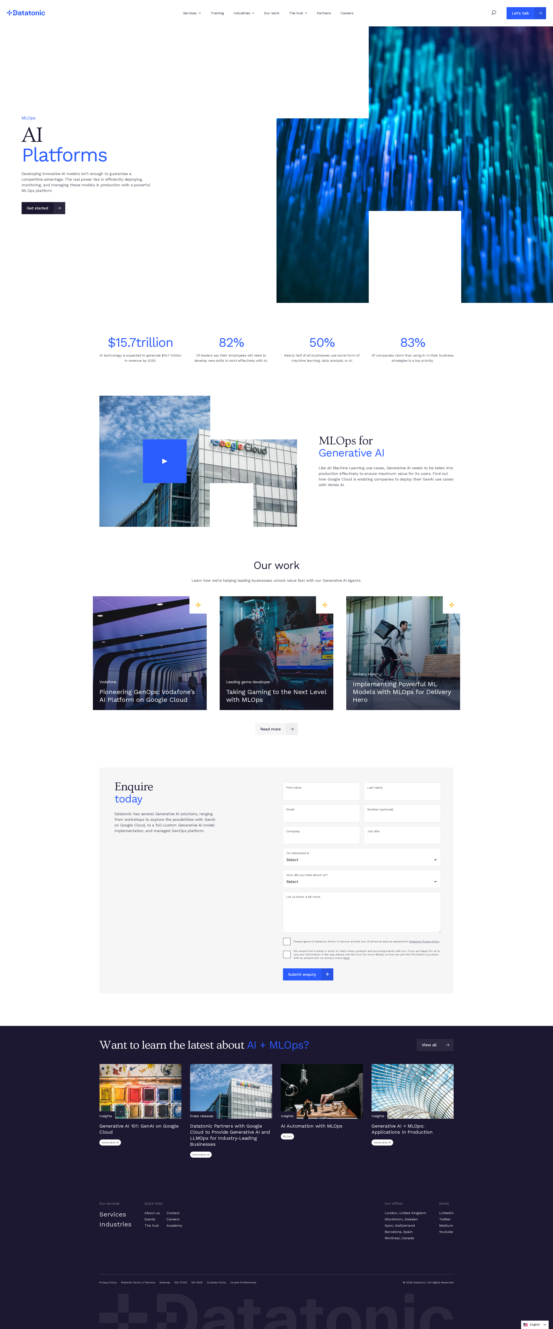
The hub (152, 1225)
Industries (115, 1224)
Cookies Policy (216, 1282)
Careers (173, 1219)
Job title (373, 831)
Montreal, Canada (399, 1238)
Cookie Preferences (243, 1282)
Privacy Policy (108, 1282)
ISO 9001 (197, 1282)
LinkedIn (446, 1213)
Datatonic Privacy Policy (424, 941)
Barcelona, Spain (399, 1232)
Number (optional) (380, 809)
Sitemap (164, 1282)
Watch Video (198, 461)
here (346, 957)
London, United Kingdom (405, 1213)
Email (290, 809)
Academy (174, 1225)
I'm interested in (297, 853)
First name (294, 787)
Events (150, 1219)
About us (152, 1213)
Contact (173, 1213)
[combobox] (535, 1325)
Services (112, 1214)
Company (293, 831)
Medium (446, 1225)
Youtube (446, 1232)
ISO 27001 (181, 1282)
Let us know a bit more (303, 896)
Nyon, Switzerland (400, 1225)
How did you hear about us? (306, 875)
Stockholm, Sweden (401, 1219)
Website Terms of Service (138, 1282)
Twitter (445, 1219)
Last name (375, 787)
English (535, 1324)
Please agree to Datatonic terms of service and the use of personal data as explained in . (367, 941)
